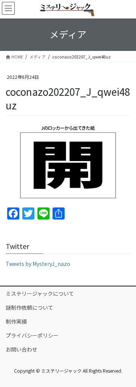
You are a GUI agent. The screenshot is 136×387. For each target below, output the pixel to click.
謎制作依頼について (29, 307)
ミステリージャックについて (40, 293)
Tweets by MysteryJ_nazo (38, 263)
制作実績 (16, 321)
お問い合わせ (21, 349)
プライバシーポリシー (32, 335)
